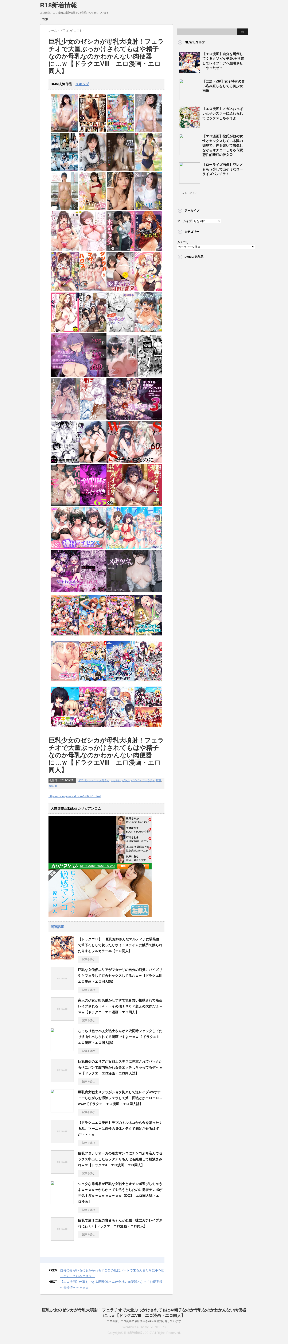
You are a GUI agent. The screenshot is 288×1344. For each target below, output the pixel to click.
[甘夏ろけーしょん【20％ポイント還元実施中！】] (93, 636)
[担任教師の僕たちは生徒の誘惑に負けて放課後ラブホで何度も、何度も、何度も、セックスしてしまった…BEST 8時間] (65, 170)
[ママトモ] (65, 682)
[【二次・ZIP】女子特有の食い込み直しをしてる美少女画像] (189, 98)
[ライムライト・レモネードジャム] (149, 636)
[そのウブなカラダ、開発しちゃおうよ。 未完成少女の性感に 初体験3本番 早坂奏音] (149, 170)
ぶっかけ (116, 780)
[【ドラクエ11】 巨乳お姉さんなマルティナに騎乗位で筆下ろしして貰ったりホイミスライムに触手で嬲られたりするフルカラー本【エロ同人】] (62, 957)
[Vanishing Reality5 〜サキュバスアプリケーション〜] (78, 591)
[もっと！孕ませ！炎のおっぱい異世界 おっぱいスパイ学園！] (65, 636)
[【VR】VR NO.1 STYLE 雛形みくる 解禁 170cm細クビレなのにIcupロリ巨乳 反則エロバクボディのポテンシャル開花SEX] (120, 170)
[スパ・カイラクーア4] (134, 548)
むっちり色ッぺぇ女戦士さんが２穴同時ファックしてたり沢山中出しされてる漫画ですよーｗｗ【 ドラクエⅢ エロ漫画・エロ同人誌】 (120, 1036)
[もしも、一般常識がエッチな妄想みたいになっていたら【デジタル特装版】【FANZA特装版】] (65, 331)
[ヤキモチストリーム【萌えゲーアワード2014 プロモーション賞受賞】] (65, 728)
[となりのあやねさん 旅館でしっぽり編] (78, 419)
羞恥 (51, 786)
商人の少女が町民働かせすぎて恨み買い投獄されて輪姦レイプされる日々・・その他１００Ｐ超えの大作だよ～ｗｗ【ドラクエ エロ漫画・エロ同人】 (120, 1006)
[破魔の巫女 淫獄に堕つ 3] (134, 419)
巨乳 (158, 780)
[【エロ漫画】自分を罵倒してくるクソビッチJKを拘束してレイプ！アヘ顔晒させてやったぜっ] (189, 71)
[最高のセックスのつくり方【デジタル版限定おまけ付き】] (93, 249)
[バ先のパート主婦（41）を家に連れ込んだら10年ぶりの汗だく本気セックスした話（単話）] (120, 249)
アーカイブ (184, 221)
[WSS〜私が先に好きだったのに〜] (134, 462)
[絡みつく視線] (93, 331)
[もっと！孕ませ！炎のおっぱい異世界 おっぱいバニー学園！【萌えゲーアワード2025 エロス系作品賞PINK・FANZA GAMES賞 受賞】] (120, 636)
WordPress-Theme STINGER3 (144, 1327)
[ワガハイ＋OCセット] (149, 728)
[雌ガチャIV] (134, 376)
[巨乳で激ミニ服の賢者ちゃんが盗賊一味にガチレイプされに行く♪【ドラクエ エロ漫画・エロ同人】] (62, 1239)
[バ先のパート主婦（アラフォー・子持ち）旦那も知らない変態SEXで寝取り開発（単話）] (120, 290)
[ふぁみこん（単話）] (149, 290)
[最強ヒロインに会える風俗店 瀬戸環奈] (149, 130)
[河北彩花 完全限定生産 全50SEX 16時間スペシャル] (120, 209)
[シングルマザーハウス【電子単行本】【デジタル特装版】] (93, 290)
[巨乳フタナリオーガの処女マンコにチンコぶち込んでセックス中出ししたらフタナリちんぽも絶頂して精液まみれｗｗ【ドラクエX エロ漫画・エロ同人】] (62, 1172)
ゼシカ (126, 780)
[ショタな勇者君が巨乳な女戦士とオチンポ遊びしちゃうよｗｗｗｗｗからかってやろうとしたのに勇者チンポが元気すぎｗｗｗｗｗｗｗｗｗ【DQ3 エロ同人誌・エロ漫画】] (62, 1202)
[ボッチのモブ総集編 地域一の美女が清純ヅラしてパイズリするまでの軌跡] (134, 505)
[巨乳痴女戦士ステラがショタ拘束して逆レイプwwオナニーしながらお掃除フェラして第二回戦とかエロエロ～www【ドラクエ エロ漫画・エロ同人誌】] (62, 1110)
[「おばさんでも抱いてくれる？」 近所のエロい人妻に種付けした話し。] (93, 130)
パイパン (136, 780)
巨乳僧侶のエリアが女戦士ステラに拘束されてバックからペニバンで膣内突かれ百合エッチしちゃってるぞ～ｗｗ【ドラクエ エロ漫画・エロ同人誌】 (120, 1067)
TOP (45, 19)
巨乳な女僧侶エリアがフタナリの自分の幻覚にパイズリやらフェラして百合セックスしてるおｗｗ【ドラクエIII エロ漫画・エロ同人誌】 (121, 975)
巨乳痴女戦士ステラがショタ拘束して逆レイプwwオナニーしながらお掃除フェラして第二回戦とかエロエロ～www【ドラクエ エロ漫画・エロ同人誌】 (120, 1098)
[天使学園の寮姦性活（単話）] (149, 249)
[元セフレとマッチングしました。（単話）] (120, 331)
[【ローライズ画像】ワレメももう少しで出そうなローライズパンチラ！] (189, 182)
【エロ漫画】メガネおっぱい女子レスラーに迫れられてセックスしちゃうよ (222, 113)
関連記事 (57, 926)
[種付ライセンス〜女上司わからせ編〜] (78, 548)
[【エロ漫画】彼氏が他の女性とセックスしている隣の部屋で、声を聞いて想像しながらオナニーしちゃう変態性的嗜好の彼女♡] (189, 153)
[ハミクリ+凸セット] (149, 682)
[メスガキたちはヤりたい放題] (149, 331)
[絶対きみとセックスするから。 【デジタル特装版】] (65, 290)
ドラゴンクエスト (88, 780)
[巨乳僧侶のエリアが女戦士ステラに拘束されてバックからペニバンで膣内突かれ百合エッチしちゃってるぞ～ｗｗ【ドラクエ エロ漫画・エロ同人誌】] (62, 1080)
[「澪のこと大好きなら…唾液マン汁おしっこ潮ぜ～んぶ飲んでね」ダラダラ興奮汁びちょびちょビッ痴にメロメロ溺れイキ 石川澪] (65, 130)
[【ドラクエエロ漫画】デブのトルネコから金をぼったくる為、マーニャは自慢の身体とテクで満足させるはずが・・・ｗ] (62, 1141)
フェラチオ (148, 780)
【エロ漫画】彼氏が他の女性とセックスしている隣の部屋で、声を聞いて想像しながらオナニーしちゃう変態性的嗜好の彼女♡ (222, 145)
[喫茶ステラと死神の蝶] (120, 728)
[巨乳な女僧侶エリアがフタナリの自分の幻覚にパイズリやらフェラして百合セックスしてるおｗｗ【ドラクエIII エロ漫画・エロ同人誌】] (62, 988)
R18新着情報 (58, 5)
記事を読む (88, 959)
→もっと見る (189, 193)
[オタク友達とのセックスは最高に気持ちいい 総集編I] (78, 376)
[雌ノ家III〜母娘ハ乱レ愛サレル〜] (78, 462)
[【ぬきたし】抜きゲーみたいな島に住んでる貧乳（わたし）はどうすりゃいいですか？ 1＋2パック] (93, 682)
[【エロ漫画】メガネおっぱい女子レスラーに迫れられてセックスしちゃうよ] (189, 126)
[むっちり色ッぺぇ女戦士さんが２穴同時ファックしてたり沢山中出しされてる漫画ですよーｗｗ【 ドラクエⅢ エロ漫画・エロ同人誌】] (62, 1049)
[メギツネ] (134, 591)
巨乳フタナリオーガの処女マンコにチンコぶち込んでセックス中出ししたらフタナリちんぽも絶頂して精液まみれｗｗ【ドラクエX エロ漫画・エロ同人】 (120, 1159)
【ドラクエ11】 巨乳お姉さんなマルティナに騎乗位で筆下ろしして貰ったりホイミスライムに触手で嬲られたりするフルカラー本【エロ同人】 (120, 945)
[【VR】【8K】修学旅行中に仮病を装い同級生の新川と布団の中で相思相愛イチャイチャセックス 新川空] (93, 170)
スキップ (82, 84)
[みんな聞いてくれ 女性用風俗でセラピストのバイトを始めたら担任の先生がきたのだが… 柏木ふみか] (65, 209)
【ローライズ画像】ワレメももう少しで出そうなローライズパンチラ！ (222, 169)
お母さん (104, 780)
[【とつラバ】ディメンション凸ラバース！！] (120, 682)
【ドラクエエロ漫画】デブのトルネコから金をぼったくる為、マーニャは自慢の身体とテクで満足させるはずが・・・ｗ (120, 1128)
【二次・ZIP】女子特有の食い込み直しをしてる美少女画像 (223, 86)
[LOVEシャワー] (65, 249)
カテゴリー (184, 242)
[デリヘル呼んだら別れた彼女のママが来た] (78, 505)
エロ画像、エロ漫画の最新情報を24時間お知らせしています (144, 1321)
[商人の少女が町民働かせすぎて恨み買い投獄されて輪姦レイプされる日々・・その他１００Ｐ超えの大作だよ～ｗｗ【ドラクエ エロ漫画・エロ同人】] (62, 1019)
